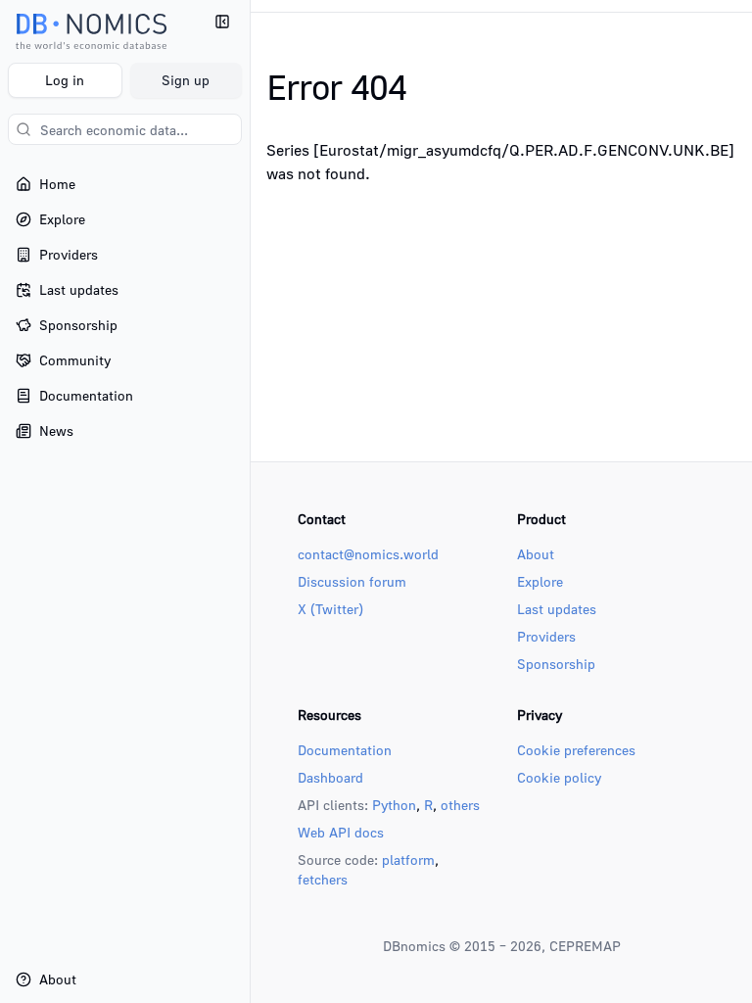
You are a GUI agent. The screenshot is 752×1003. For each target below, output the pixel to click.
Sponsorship (556, 663)
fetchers (323, 879)
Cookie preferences (576, 749)
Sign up (186, 80)
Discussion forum (352, 581)
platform (408, 859)
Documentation (345, 749)
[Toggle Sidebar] (250, 501)
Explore (540, 581)
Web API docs (341, 832)
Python (394, 804)
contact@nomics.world (368, 554)
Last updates (556, 608)
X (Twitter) (330, 608)
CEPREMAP (585, 945)
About (535, 554)
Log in (64, 80)
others (460, 804)
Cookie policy (559, 777)
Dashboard (330, 777)
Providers (546, 636)
